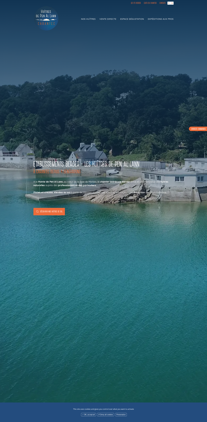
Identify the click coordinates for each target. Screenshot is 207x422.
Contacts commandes (198, 129)
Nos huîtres (88, 19)
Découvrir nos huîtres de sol (51, 211)
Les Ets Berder (136, 3)
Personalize (121, 415)
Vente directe (108, 19)
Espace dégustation (132, 19)
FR (168, 3)
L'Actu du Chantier (150, 3)
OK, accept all (89, 415)
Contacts (163, 3)
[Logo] (46, 18)
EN (172, 3)
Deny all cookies (106, 415)
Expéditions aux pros (161, 19)
